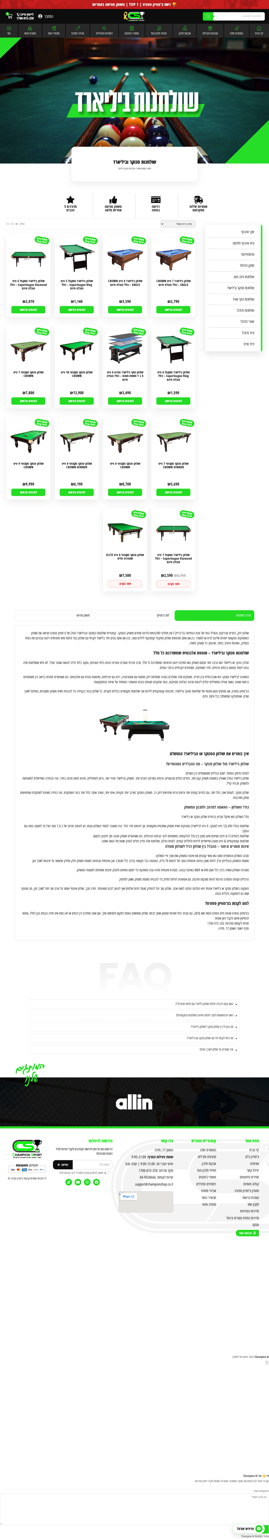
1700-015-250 (215, 923)
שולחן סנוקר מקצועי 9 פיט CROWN (28, 465)
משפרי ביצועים (132, 33)
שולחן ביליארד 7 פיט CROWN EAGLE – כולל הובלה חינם (173, 283)
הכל (7, 223)
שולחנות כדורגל (245, 310)
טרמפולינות (247, 254)
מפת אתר (252, 1141)
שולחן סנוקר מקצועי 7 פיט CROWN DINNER (173, 465)
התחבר (48, 16)
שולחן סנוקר (242, 663)
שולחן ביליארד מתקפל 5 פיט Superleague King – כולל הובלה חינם (77, 284)
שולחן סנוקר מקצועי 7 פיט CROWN (28, 374)
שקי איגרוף (247, 232)
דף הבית (259, 33)
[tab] (214, 615)
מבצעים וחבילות (210, 33)
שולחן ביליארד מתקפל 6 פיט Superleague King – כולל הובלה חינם (173, 376)
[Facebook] (96, 1182)
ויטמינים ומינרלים (104, 33)
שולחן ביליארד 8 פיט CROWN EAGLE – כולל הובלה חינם (125, 283)
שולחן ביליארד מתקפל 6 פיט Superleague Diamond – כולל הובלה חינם (28, 284)
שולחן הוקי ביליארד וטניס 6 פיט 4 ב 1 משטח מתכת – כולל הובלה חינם (125, 376)
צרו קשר (167, 1141)
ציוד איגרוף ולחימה (243, 243)
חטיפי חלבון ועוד (159, 33)
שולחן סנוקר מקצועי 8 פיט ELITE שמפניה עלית (125, 556)
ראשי (149, 168)
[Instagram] (87, 1182)
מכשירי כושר (53, 33)
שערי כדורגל (247, 321)
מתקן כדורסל (247, 265)
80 (12, 223)
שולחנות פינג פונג (243, 277)
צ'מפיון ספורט (17, 1178)
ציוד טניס (249, 344)
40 (17, 223)
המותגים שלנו (236, 33)
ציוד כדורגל (248, 333)
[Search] (208, 16)
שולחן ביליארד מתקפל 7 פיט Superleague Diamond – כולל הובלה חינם (173, 558)
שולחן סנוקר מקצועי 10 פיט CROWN (76, 374)
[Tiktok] (68, 1182)
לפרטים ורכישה (173, 310)
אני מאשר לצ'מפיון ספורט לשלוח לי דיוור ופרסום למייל (82, 1173)
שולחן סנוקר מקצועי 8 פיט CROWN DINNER (77, 465)
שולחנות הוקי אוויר (243, 299)
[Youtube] (78, 1182)
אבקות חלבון (185, 33)
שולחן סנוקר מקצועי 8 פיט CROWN (125, 465)
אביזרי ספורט (77, 33)
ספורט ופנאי (30, 33)
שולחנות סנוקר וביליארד (240, 288)
